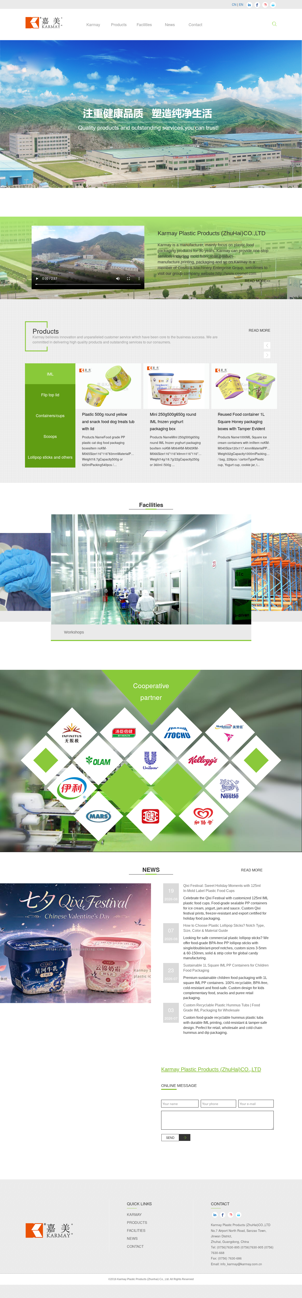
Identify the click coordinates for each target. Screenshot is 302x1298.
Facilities (136, 1230)
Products (137, 1222)
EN (241, 4)
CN (234, 4)
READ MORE (259, 330)
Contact (135, 1246)
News (132, 1238)
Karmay (134, 1214)
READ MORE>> (257, 281)
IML (50, 374)
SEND (170, 1137)
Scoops (50, 436)
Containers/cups (50, 415)
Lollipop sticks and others (50, 457)
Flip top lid (50, 394)
